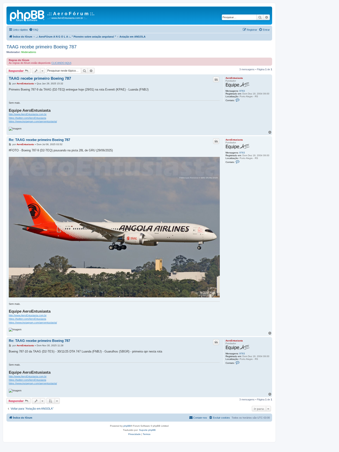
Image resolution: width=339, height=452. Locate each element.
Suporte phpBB (147, 430)
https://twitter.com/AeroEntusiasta (27, 118)
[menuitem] (33, 29)
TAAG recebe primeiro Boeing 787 (41, 46)
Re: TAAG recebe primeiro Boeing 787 (39, 140)
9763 (242, 91)
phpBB (127, 426)
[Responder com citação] (216, 79)
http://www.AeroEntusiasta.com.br (28, 114)
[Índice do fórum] (27, 15)
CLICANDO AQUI (61, 63)
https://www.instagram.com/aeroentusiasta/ (33, 121)
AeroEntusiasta (234, 78)
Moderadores (28, 52)
